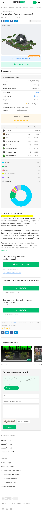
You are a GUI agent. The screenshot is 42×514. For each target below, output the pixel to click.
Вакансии (16, 504)
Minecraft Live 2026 (7, 452)
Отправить (9, 427)
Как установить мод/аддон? (10, 471)
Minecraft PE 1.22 (6, 444)
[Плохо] (14, 121)
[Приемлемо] (17, 121)
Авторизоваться (11, 388)
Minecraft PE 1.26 (7, 440)
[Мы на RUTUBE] (11, 509)
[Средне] (21, 121)
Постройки (12, 7)
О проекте (6, 504)
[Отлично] (27, 121)
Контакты (27, 504)
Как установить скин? (8, 482)
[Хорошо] (24, 121)
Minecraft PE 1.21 (6, 448)
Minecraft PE (6, 250)
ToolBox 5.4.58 (6, 463)
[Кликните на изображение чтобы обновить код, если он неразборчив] (9, 421)
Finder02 (36, 96)
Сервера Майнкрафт (8, 486)
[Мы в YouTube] (3, 509)
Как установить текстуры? (10, 474)
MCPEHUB (4, 7)
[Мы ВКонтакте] (7, 509)
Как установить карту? (9, 478)
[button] (3, 2)
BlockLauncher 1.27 (7, 467)
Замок (19, 7)
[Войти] (35, 2)
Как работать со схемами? (12, 273)
